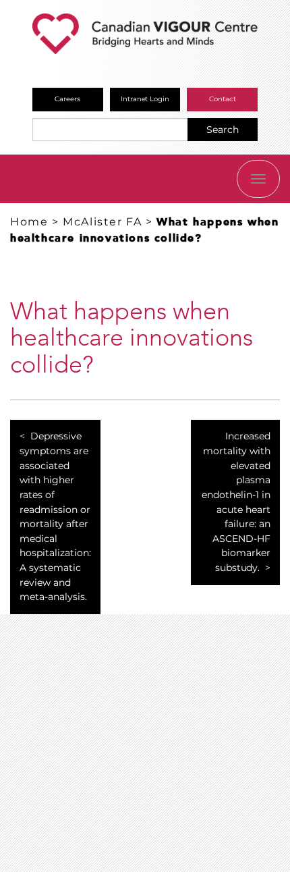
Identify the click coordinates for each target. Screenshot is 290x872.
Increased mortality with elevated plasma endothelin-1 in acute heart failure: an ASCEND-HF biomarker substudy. (236, 501)
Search (222, 130)
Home (29, 221)
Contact (222, 98)
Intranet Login (145, 98)
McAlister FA (102, 221)
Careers (67, 98)
